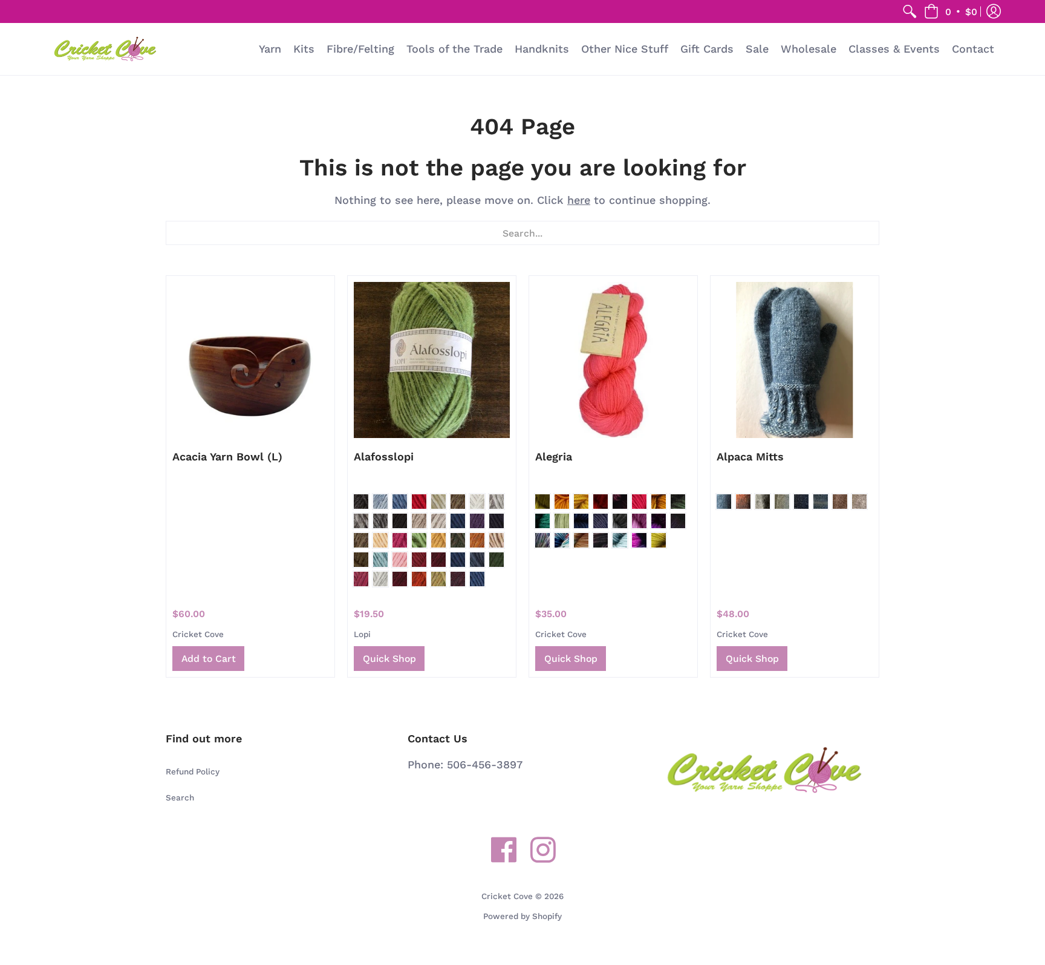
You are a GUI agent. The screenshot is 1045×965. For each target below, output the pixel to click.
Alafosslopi (384, 456)
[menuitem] (909, 11)
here (578, 200)
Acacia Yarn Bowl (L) (227, 456)
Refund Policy (193, 771)
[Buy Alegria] (613, 360)
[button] (950, 11)
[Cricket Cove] (105, 49)
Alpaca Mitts (750, 456)
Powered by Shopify (522, 916)
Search (180, 797)
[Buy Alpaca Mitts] (795, 360)
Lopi (362, 634)
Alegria (553, 456)
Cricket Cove (198, 634)
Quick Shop (389, 658)
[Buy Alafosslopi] (432, 360)
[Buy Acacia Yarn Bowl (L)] (250, 360)
